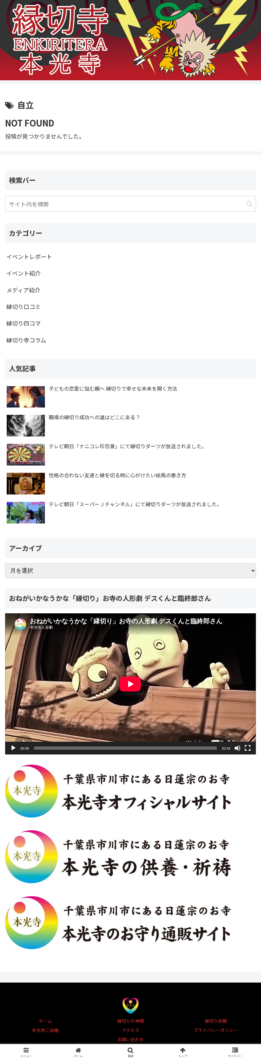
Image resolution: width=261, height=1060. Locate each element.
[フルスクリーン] (247, 748)
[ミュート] (237, 748)
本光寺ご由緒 (45, 1030)
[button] (249, 203)
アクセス (130, 1030)
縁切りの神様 (130, 1021)
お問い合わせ (130, 1039)
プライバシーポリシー (216, 1030)
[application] (130, 683)
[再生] (13, 748)
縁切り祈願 (216, 1021)
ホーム (45, 1021)
